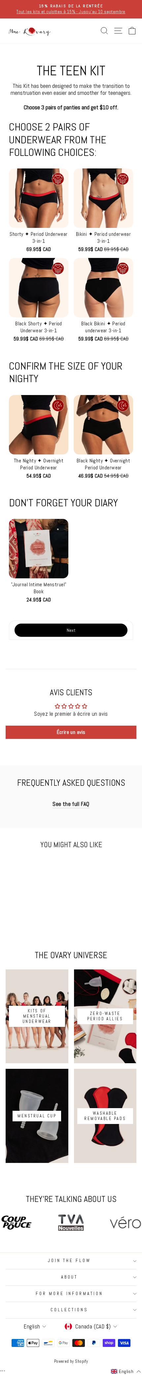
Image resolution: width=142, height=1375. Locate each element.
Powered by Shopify (71, 1361)
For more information (69, 1293)
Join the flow (69, 1260)
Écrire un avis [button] (71, 732)
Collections (69, 1310)
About (69, 1277)
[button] (38, 218)
